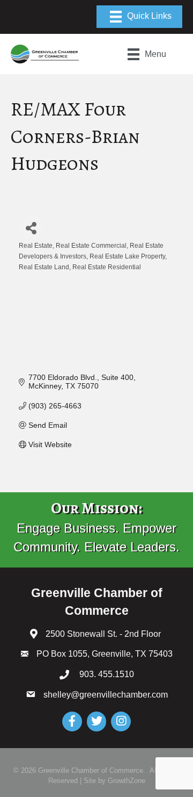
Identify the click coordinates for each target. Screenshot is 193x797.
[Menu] (139, 16)
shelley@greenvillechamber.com (105, 694)
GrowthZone (126, 781)
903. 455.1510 (105, 674)
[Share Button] (31, 228)
